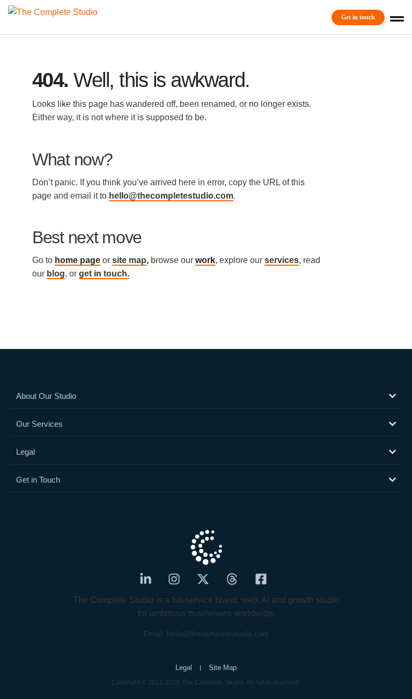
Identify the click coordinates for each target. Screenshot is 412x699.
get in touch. (104, 273)
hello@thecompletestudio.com (171, 195)
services (281, 260)
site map (129, 260)
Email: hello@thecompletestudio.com (206, 633)
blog (56, 273)
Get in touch (358, 17)
